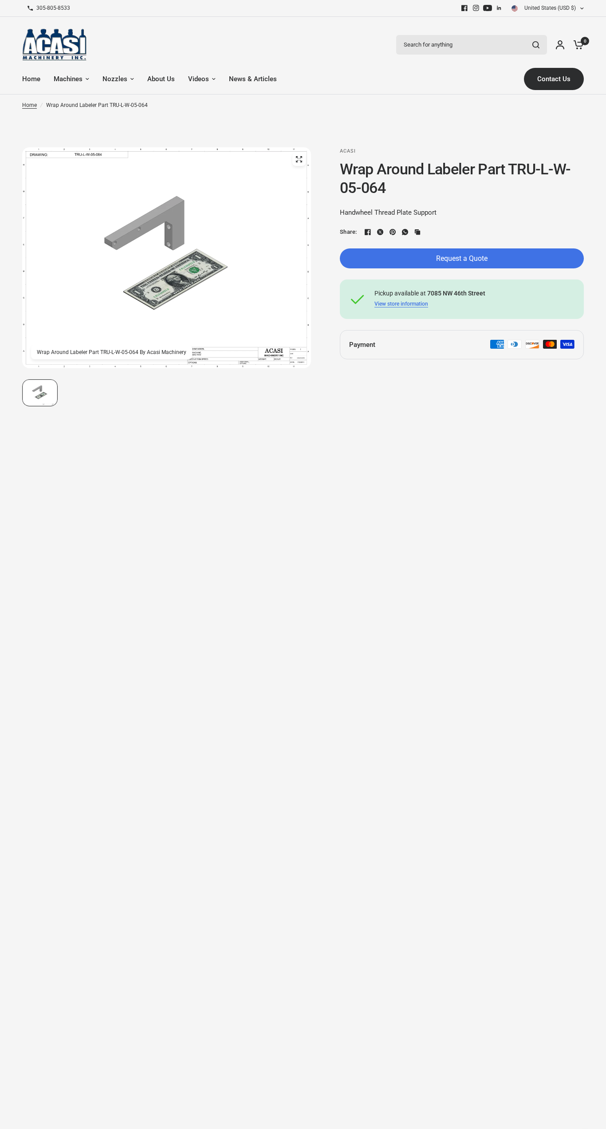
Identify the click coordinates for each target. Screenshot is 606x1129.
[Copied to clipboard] (417, 232)
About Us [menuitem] (161, 79)
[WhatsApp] (405, 232)
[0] (576, 44)
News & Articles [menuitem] (253, 79)
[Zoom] (299, 159)
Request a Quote (462, 258)
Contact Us (554, 79)
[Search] (536, 45)
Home (29, 105)
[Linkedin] (499, 8)
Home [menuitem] (31, 79)
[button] (40, 392)
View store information (401, 304)
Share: (348, 232)
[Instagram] (476, 8)
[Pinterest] (392, 232)
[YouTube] (487, 8)
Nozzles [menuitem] (114, 79)
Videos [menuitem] (198, 79)
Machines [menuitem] (68, 79)
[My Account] (560, 44)
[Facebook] (464, 8)
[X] (380, 232)
